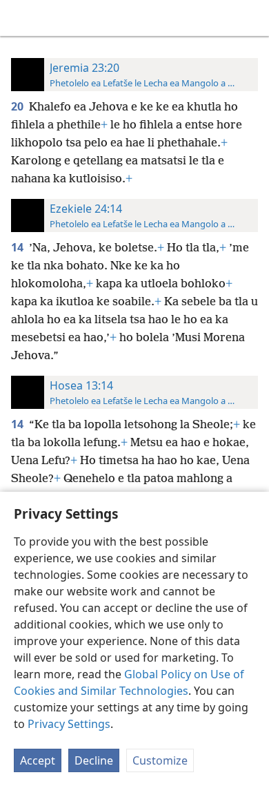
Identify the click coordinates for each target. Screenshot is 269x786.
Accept (37, 760)
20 (18, 106)
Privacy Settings (69, 723)
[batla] (252, 18)
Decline (93, 760)
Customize (160, 760)
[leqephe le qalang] (21, 18)
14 (18, 247)
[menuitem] (21, 18)
